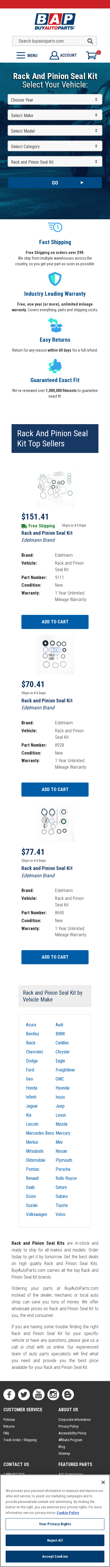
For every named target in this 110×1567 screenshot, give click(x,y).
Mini (59, 1142)
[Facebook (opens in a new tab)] (9, 1394)
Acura (31, 1024)
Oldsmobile (35, 1160)
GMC (60, 1079)
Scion (31, 1196)
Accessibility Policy (72, 1433)
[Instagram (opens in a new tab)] (53, 1394)
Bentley (32, 1033)
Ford (30, 1070)
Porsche (63, 1169)
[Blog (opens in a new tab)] (68, 1394)
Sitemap (64, 1453)
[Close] (103, 1482)
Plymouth (64, 1160)
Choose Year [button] (22, 100)
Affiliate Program (70, 1440)
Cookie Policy (68, 1513)
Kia (28, 1115)
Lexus (61, 1115)
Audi (59, 1024)
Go (55, 183)
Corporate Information (74, 1419)
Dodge (32, 1061)
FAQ (6, 1433)
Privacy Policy (68, 1426)
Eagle (60, 1061)
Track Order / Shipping (20, 1440)
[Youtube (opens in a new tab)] (39, 1394)
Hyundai (62, 1088)
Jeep (60, 1106)
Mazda (61, 1124)
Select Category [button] (25, 146)
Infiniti (31, 1097)
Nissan (61, 1151)
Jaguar (32, 1106)
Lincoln (32, 1124)
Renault (32, 1178)
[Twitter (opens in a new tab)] (24, 1394)
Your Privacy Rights (55, 1524)
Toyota (62, 1205)
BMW (60, 1033)
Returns (9, 1426)
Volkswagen (36, 1214)
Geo (29, 1079)
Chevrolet (34, 1052)
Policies (9, 1419)
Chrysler (63, 1052)
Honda (31, 1088)
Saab (30, 1187)
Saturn (61, 1187)
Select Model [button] (23, 131)
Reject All (55, 1540)
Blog (61, 1447)
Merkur (32, 1142)
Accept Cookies (55, 1556)
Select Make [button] (22, 115)
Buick (31, 1043)
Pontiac (32, 1169)
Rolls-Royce (66, 1178)
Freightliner (65, 1070)
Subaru (62, 1196)
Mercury (63, 1133)
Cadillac (62, 1043)
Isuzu (60, 1097)
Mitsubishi (34, 1151)
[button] (27, 55)
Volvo (60, 1214)
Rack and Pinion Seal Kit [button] (32, 162)
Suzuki (32, 1205)
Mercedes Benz (40, 1133)
